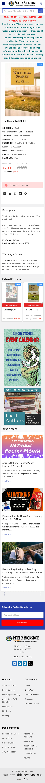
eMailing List (7, 706)
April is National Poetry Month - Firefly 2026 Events (19, 464)
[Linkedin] (20, 193)
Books (27, 685)
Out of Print (7, 738)
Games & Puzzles (32, 694)
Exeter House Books (11, 733)
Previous (3, 302)
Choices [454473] (11, 309)
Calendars (29, 699)
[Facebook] (4, 193)
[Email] (10, 193)
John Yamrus (29, 741)
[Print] (15, 193)
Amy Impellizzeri (9, 751)
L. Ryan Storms (30, 753)
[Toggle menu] (3, 3)
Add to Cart (11, 305)
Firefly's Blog (7, 711)
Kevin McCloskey (9, 747)
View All (27, 757)
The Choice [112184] (33, 309)
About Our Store (9, 685)
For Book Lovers (32, 703)
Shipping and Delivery (11, 694)
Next (41, 302)
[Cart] (41, 3)
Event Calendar (8, 690)
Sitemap (5, 715)
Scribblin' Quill (8, 742)
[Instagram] (20, 663)
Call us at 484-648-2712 (22, 656)
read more (6, 481)
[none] (22, 89)
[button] (22, 357)
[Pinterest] (25, 193)
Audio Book (29, 690)
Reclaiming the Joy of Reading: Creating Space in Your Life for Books (22, 571)
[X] (30, 663)
